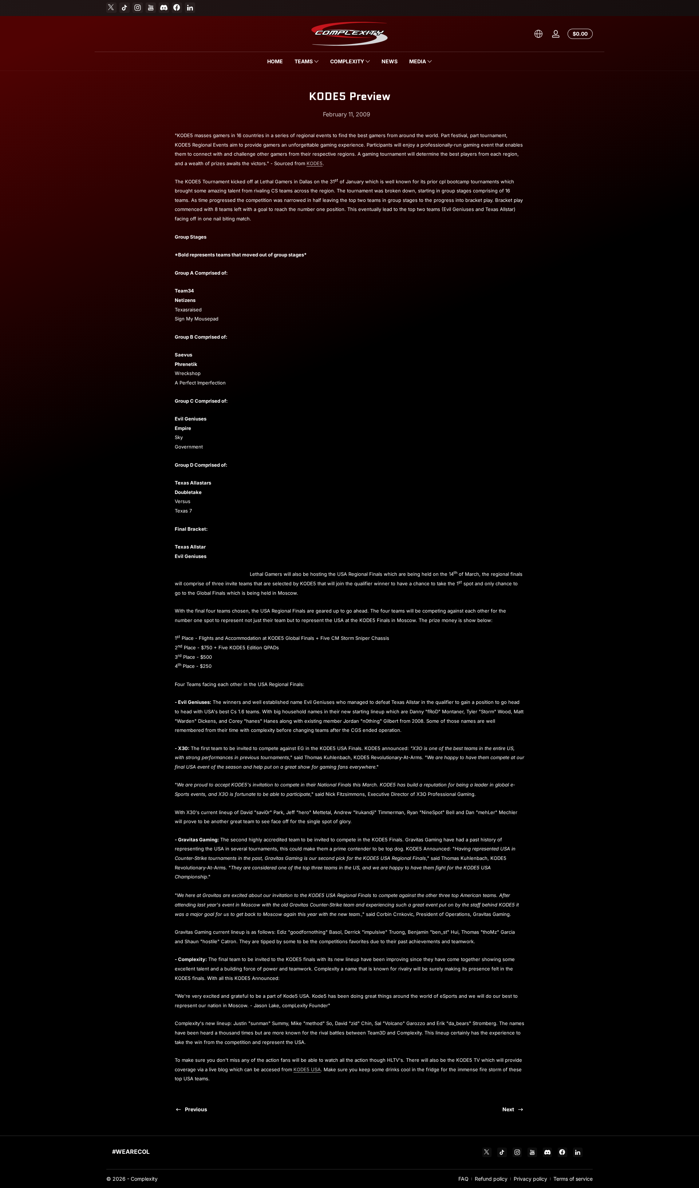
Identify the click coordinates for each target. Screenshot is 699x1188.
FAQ (463, 1179)
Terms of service (573, 1179)
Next (508, 1109)
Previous (196, 1109)
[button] (538, 33)
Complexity (144, 1179)
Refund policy (491, 1179)
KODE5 (315, 163)
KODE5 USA (307, 1069)
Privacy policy (530, 1179)
